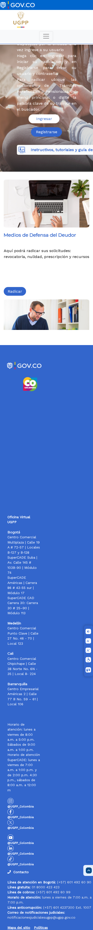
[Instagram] (10, 801)
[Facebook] (10, 811)
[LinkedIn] (10, 848)
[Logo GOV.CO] (17, 5)
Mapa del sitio (18, 928)
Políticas (41, 928)
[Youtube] (10, 837)
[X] (10, 822)
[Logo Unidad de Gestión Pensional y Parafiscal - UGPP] (21, 19)
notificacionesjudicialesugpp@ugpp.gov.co (41, 917)
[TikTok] (10, 859)
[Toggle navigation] (46, 36)
